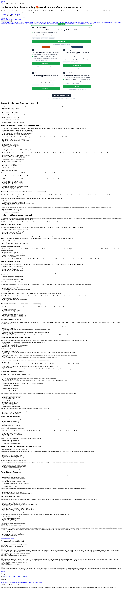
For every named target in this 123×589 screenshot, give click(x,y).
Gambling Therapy (8, 576)
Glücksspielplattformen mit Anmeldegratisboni (61, 22)
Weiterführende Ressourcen (74, 23)
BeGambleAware (17, 576)
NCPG (24, 576)
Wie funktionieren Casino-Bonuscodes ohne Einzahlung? (28, 23)
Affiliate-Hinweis (21, 582)
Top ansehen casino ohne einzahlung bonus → (11, 14)
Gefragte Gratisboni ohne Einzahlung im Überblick (12, 22)
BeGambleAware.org (71, 98)
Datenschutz (3, 582)
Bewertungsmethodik (30, 582)
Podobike (3, 1)
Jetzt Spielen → (61, 41)
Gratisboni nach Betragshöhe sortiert (80, 22)
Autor (2, 2)
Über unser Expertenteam (87, 23)
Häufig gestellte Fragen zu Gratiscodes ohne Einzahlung (55, 23)
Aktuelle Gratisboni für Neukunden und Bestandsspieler (37, 22)
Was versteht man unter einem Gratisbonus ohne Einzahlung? (103, 22)
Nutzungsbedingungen (11, 582)
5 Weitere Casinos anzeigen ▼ (61, 95)
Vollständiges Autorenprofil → (7, 538)
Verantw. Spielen (38, 582)
